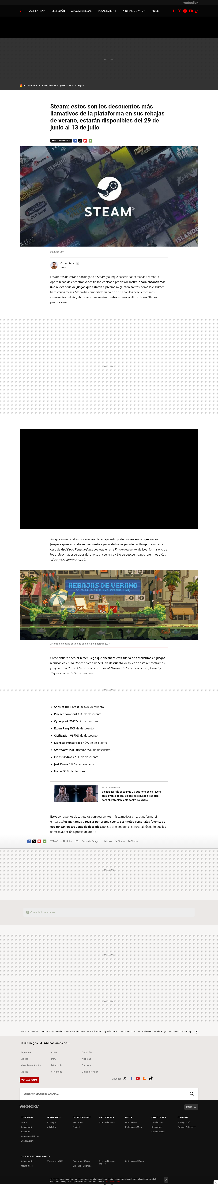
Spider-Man (147, 1031)
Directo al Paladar (107, 1122)
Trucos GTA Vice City (181, 1031)
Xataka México (27, 1161)
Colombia (87, 1052)
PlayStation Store (78, 1031)
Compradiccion (158, 1131)
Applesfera (25, 1131)
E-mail (90, 141)
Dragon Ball (62, 85)
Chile (54, 1052)
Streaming (56, 1071)
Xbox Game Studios (31, 1065)
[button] (69, 263)
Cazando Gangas (91, 841)
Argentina (26, 1052)
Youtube (191, 11)
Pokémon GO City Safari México (105, 1031)
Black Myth (162, 1031)
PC (77, 841)
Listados (107, 841)
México (24, 1058)
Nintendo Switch (134, 10)
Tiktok (196, 11)
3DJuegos (51, 1122)
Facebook (173, 11)
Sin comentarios (62, 140)
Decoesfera (156, 1127)
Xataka (24, 1122)
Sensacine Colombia (82, 1166)
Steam (121, 841)
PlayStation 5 (107, 10)
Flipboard (85, 141)
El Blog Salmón (184, 1122)
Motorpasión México (134, 1161)
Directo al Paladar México (107, 1162)
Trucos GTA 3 (130, 1031)
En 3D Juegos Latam (111, 788)
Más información (112, 1181)
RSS (144, 1078)
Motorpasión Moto (133, 1127)
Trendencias (157, 1122)
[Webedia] (190, 2)
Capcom (86, 1065)
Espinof (76, 1127)
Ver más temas (29, 1080)
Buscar (192, 1094)
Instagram (185, 11)
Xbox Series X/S (81, 10)
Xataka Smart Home (30, 1136)
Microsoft (56, 1065)
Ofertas (134, 841)
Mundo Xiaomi (27, 1141)
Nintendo (48, 85)
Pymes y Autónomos (187, 1127)
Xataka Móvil (26, 1127)
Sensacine (78, 1122)
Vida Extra (51, 1127)
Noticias (67, 841)
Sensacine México (81, 1161)
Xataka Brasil (27, 1166)
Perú (53, 1058)
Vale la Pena (37, 10)
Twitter (179, 11)
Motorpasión (131, 1122)
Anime (155, 10)
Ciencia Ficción (90, 1071)
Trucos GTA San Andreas (53, 1031)
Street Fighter (78, 85)
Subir (189, 1107)
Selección (58, 10)
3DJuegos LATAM (55, 1161)
